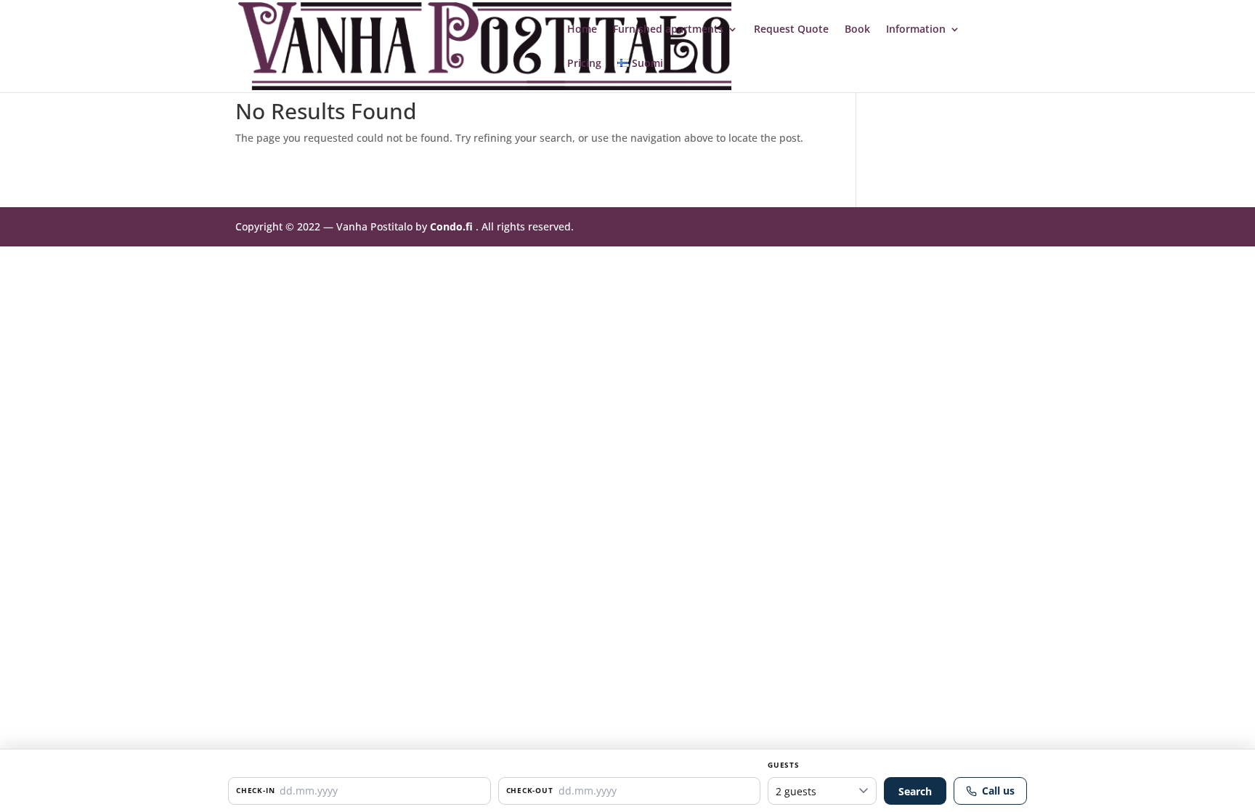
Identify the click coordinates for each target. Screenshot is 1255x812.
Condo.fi (451, 226)
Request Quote (791, 30)
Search (915, 791)
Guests (784, 765)
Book (857, 30)
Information (916, 30)
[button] (359, 791)
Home (582, 30)
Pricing (584, 64)
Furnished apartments (668, 30)
